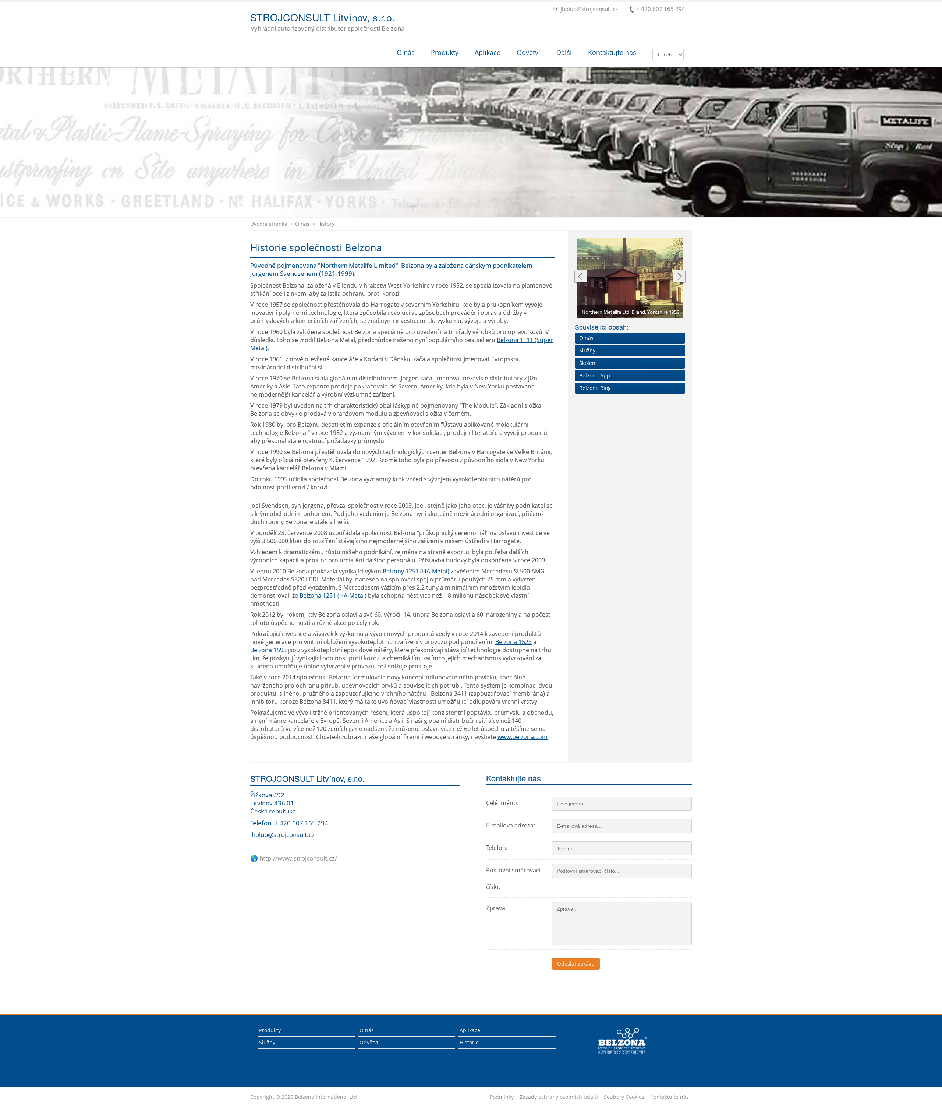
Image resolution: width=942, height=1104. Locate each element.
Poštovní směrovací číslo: (513, 878)
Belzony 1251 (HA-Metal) (416, 571)
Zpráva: (496, 908)
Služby (587, 350)
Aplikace (487, 52)
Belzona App (594, 375)
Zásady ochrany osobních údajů (559, 1097)
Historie (469, 1042)
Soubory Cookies (624, 1097)
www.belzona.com (522, 737)
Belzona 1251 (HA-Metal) (333, 595)
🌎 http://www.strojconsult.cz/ (293, 858)
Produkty (444, 52)
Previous (580, 277)
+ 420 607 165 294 (660, 9)
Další (564, 52)
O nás (406, 52)
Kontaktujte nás (612, 52)
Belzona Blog (595, 387)
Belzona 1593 (268, 650)
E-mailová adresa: (510, 825)
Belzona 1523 (513, 642)
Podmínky (502, 1097)
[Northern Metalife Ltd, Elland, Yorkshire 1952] (630, 278)
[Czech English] (668, 54)
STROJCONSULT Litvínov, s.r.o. (327, 22)
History (325, 223)
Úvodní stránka (268, 223)
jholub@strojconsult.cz (589, 9)
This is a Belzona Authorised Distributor (617, 1055)
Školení (588, 362)
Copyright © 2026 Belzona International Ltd (303, 1097)
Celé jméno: (502, 803)
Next (679, 277)
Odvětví (528, 52)
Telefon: (496, 848)
